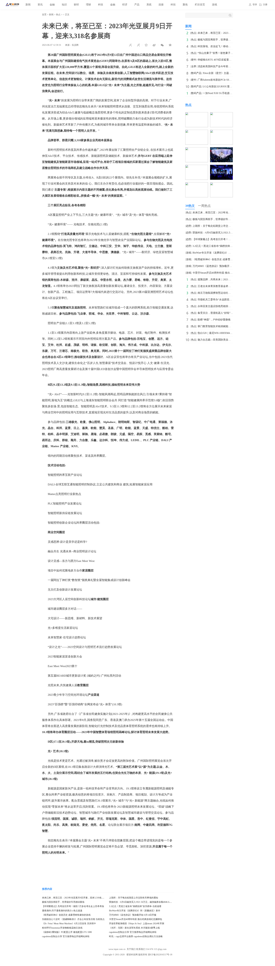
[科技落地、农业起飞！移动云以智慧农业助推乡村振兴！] (221, 114)
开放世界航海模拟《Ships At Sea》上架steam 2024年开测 (136, 923)
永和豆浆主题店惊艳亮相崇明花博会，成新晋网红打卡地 (229, 306)
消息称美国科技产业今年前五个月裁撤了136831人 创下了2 (230, 66)
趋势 (188, 226)
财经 (76, 4)
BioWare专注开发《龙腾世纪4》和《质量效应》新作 (134, 910)
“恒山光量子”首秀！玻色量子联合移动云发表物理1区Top (229, 53)
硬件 (193, 59)
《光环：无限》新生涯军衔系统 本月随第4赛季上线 (134, 928)
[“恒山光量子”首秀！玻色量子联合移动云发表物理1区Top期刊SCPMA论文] (196, 132)
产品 (136, 4)
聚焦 (185, 4)
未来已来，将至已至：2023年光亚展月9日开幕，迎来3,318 (230, 33)
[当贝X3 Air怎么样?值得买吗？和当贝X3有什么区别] (196, 149)
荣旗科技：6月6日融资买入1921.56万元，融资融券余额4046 (226, 232)
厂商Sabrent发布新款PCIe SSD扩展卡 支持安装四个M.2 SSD (231, 79)
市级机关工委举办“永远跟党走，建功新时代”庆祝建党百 (229, 299)
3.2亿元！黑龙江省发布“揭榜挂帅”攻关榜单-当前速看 (135, 906)
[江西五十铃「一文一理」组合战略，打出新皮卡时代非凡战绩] (196, 184)
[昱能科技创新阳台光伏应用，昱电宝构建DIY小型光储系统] (196, 167)
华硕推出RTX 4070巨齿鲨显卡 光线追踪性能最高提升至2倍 (231, 59)
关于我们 (131, 949)
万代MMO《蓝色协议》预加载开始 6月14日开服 (132, 915)
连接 (161, 4)
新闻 (28, 4)
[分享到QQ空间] (170, 45)
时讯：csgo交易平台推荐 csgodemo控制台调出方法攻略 (136, 936)
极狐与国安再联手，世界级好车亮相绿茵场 (63, 902)
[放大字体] (138, 45)
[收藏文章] (146, 45)
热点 (58, 14)
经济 (124, 4)
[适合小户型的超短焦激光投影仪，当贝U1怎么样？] (221, 184)
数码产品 (196, 73)
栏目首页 (200, 4)
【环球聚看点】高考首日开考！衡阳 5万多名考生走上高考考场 (73, 906)
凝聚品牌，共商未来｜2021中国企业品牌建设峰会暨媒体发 (231, 279)
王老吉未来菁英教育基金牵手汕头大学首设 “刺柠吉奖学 (229, 286)
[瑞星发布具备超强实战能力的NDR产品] (221, 167)
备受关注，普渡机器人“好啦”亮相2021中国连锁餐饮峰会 (229, 313)
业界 (193, 66)
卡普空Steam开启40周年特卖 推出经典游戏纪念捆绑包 (135, 919)
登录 (255, 4)
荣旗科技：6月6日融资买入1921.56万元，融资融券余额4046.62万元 (142, 902)
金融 (52, 4)
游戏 (214, 4)
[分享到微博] (154, 45)
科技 (100, 4)
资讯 (40, 4)
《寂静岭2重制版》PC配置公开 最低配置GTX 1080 (67, 932)
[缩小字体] (130, 45)
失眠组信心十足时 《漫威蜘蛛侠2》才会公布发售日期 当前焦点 (73, 919)
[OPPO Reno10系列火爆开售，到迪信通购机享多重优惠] (221, 132)
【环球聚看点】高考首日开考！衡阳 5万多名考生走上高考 (225, 239)
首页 (44, 14)
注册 (265, 4)
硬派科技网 (132, 954)
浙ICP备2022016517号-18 (160, 954)
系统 (149, 4)
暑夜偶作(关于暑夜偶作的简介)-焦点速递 (62, 910)
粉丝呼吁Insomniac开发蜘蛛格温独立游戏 (62, 928)
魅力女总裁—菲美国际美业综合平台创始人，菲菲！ (227, 339)
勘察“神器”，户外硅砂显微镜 (214, 319)
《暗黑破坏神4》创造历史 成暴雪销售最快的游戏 (66, 915)
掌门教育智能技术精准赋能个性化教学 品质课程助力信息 (230, 326)
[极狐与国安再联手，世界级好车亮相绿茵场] (196, 114)
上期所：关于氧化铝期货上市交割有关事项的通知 (133, 898)
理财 (88, 4)
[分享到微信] (162, 45)
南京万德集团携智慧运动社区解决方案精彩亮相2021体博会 (231, 292)
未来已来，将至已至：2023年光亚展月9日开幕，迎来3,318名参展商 (75, 898)
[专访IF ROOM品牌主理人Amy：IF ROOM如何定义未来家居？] (221, 149)
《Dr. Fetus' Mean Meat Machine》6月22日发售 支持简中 (69, 923)
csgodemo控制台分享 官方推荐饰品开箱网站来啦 (132, 932)
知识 (64, 4)
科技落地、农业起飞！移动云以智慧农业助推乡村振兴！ (229, 46)
